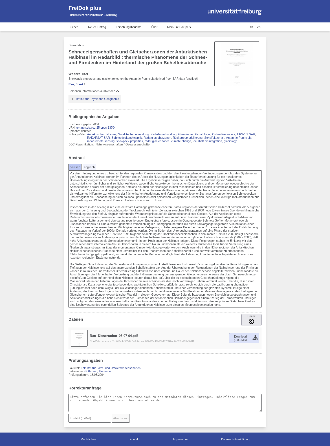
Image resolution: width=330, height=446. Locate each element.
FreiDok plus (84, 8)
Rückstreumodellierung (187, 137)
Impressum (180, 439)
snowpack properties (129, 141)
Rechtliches (88, 439)
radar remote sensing (100, 141)
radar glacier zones (157, 141)
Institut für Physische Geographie (97, 99)
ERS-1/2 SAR (246, 134)
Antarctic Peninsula (238, 137)
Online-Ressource (223, 134)
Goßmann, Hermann (97, 371)
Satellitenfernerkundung (133, 134)
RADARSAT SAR (98, 137)
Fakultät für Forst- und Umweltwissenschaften (111, 368)
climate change (181, 141)
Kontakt (135, 439)
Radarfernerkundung (163, 134)
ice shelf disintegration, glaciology (215, 141)
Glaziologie (185, 134)
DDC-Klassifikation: (81, 144)
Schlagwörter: (77, 134)
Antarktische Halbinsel (101, 134)
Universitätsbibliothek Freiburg (92, 15)
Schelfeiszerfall (214, 137)
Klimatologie (202, 134)
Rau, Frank (76, 84)
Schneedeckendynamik (127, 137)
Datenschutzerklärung (235, 439)
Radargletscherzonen (157, 137)
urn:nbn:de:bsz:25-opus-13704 (96, 127)
